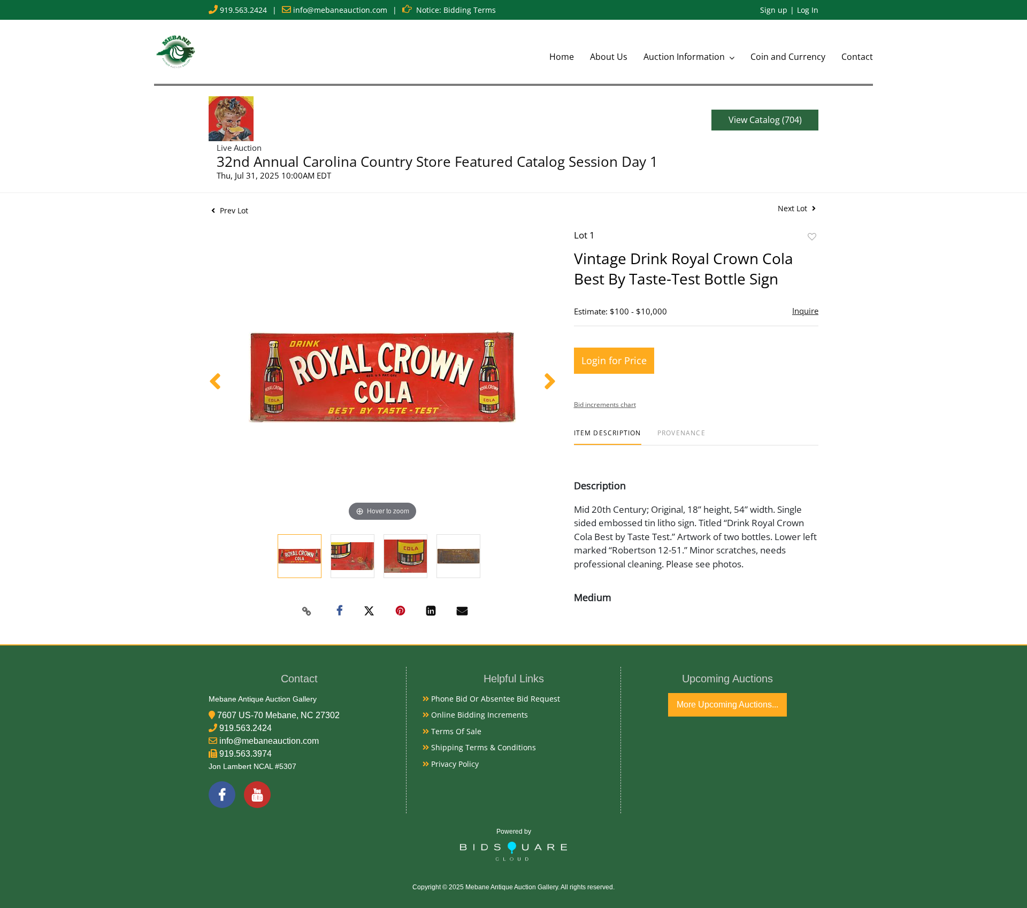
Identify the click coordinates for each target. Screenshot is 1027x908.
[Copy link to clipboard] (307, 611)
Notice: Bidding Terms (456, 10)
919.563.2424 (243, 10)
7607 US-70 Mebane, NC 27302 (278, 715)
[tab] (607, 437)
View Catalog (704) (765, 120)
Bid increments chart (605, 404)
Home (561, 57)
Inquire (805, 310)
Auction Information (685, 57)
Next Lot (793, 208)
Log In (807, 10)
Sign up (773, 10)
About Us (608, 57)
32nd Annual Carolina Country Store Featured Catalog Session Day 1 (437, 161)
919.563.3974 (245, 753)
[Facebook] (222, 794)
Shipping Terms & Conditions (482, 747)
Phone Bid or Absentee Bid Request (494, 699)
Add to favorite (812, 236)
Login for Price (614, 360)
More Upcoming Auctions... (727, 704)
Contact (857, 57)
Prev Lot (233, 210)
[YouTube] (257, 794)
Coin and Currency (787, 57)
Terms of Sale (455, 731)
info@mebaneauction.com (340, 10)
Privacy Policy (454, 764)
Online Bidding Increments (478, 715)
